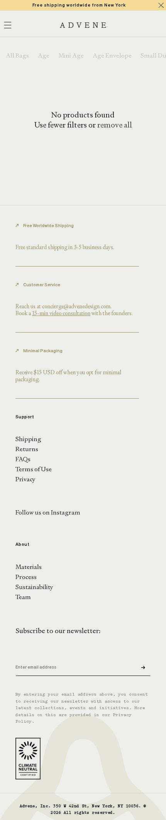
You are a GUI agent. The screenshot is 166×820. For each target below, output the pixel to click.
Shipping (28, 439)
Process (26, 577)
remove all (114, 125)
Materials (28, 567)
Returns (26, 449)
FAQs (22, 459)
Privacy (25, 479)
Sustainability (34, 587)
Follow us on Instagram (47, 512)
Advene (27, 806)
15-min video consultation (61, 313)
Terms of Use (33, 469)
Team (23, 597)
